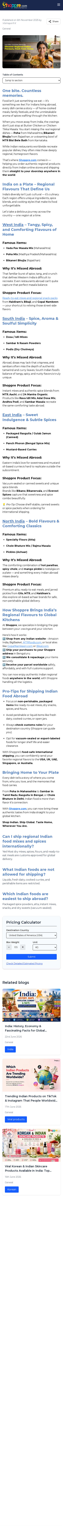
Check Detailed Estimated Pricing (24, 963)
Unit (35, 942)
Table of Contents (12, 74)
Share (55, 21)
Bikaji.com (42, 646)
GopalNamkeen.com (20, 646)
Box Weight (12, 942)
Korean (11, 1189)
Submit (31, 956)
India (10, 1049)
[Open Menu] (59, 4)
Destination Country (17, 930)
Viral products (15, 1119)
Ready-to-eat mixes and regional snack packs (29, 298)
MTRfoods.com (32, 642)
